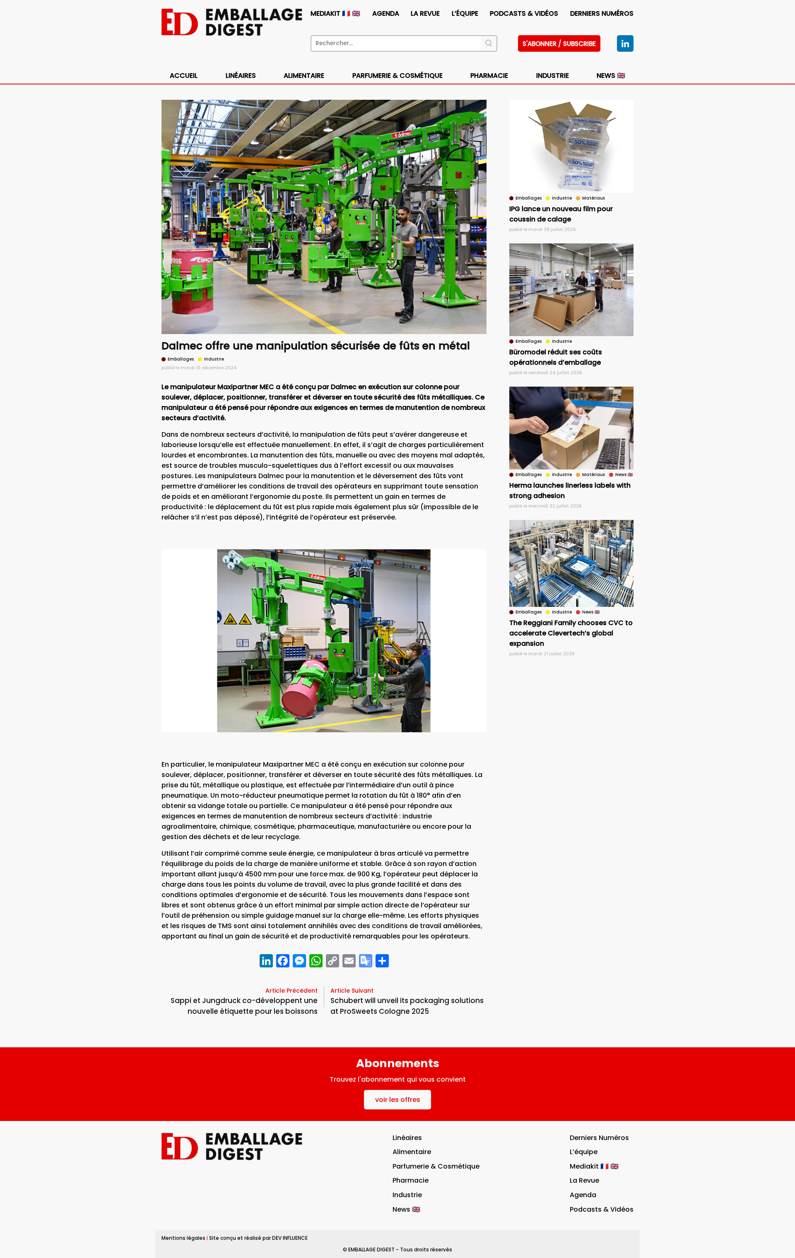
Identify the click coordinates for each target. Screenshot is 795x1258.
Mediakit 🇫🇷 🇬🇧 (335, 13)
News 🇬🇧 (611, 75)
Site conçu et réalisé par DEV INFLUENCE (258, 1237)
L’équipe (465, 13)
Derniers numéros (602, 13)
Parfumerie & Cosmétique (397, 75)
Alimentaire (304, 75)
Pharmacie (489, 75)
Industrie (407, 1195)
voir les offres (397, 1099)
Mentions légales (183, 1237)
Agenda (385, 13)
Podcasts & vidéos (524, 13)
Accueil (184, 75)
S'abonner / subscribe (559, 43)
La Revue (425, 13)
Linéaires (241, 75)
